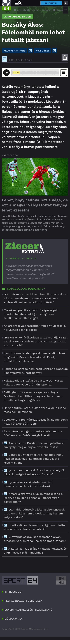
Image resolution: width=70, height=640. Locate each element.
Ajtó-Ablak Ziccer (17, 16)
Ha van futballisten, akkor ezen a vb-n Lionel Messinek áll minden (35, 410)
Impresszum (13, 591)
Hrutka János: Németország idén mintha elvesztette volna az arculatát (35, 527)
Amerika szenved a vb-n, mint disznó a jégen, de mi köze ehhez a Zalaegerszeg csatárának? (33, 497)
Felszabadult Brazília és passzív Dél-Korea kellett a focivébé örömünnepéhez (33, 382)
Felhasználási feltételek (23, 600)
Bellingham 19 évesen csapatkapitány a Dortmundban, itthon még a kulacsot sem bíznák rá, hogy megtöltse (33, 396)
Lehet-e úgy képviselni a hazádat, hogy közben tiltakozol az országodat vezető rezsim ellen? (33, 458)
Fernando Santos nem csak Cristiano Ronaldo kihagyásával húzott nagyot (36, 370)
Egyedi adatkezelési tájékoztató (28, 609)
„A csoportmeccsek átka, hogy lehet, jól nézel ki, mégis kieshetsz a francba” (34, 472)
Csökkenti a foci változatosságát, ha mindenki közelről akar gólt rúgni (36, 421)
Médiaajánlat (14, 618)
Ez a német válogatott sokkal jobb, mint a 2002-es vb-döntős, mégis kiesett (33, 433)
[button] (65, 10)
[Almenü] (18, 3)
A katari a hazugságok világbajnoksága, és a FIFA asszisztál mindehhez (35, 550)
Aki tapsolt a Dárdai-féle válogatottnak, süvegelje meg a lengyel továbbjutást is (34, 445)
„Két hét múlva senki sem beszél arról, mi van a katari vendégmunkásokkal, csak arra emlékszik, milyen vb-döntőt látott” (35, 298)
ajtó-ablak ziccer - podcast (34, 9)
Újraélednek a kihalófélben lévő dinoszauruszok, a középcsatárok (28, 484)
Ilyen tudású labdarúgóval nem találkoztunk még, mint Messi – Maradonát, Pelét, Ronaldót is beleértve (35, 357)
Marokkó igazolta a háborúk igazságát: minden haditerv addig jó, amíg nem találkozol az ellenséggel (31, 314)
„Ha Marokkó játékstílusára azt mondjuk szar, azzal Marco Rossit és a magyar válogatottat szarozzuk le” (35, 341)
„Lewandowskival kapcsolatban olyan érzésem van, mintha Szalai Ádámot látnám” (35, 539)
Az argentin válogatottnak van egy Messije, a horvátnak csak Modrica (35, 327)
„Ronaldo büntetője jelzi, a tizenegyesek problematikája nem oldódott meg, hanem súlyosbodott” (34, 513)
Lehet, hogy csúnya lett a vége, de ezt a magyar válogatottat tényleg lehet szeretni (35, 205)
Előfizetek (51, 3)
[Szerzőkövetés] (30, 50)
